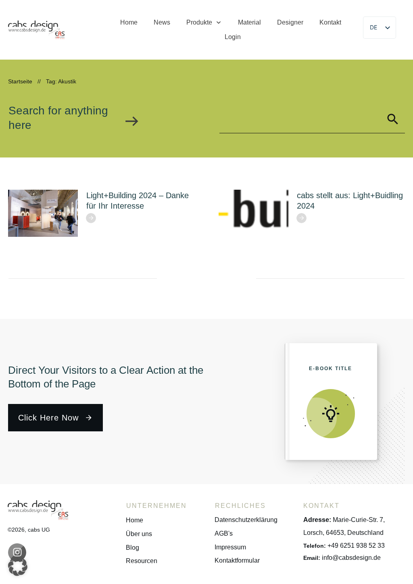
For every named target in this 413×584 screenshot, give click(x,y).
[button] (17, 566)
